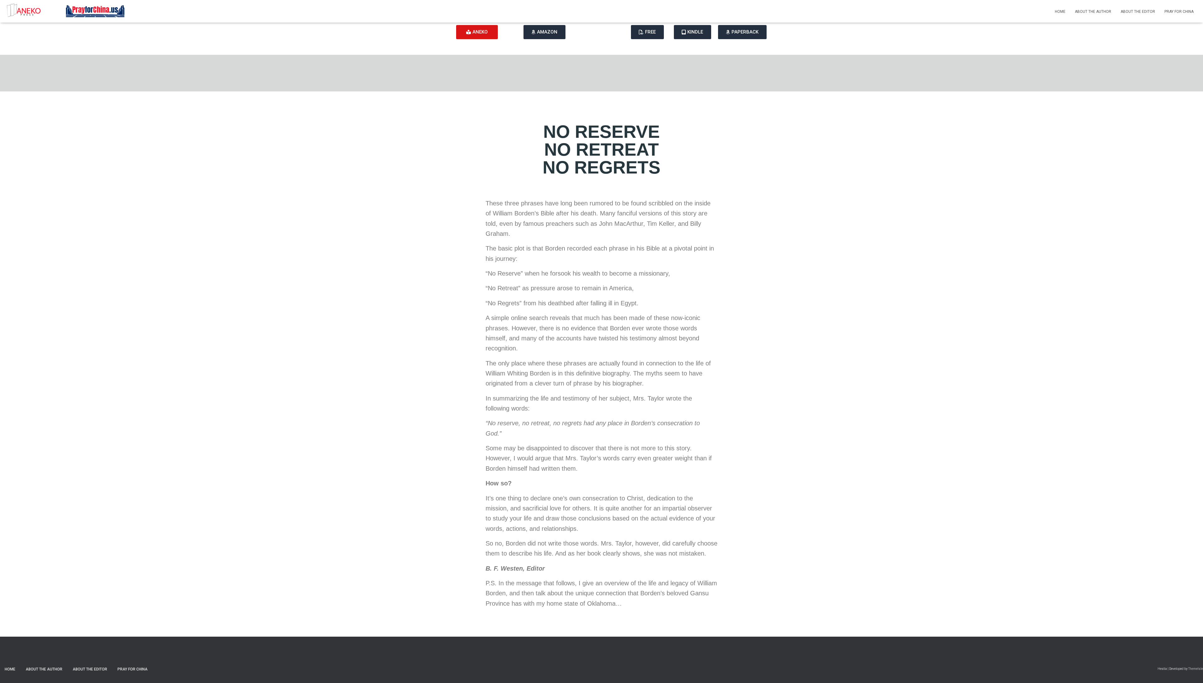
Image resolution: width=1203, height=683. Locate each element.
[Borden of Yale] (66, 11)
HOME (1060, 11)
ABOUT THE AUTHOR (1093, 11)
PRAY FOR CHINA (1179, 11)
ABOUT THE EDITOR (1138, 11)
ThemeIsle (1195, 668)
